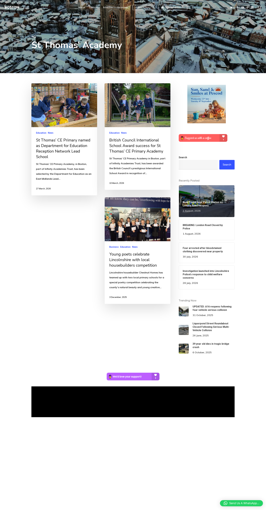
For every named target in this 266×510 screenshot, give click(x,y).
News (50, 133)
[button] (241, 503)
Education (41, 133)
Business (114, 247)
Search (183, 157)
